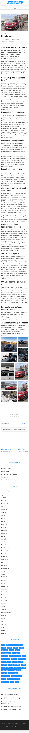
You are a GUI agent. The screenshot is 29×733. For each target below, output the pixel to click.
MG (2, 562)
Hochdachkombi (6, 661)
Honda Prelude (5, 471)
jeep (2, 536)
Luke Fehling (9, 726)
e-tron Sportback (6, 653)
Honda (3, 527)
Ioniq (21, 44)
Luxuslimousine (6, 670)
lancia (2, 545)
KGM (2, 539)
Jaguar (3, 533)
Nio (19, 670)
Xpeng (3, 630)
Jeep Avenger (14, 694)
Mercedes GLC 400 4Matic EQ (9, 474)
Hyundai (3, 33)
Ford (2, 521)
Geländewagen (5, 659)
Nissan (3, 576)
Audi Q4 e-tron (17, 706)
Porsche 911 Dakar (6, 468)
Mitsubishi (4, 568)
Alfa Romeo (4, 492)
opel (10, 673)
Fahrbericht (12, 656)
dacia (2, 515)
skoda (3, 679)
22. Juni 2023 (16, 39)
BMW (2, 500)
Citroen (3, 509)
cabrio (9, 647)
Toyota (3, 609)
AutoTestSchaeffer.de (13, 723)
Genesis (14, 659)
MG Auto (3, 565)
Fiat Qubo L (4, 477)
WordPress (20, 725)
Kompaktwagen (5, 667)
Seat (2, 595)
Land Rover (4, 548)
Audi (2, 498)
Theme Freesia (9, 725)
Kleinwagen (16, 664)
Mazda (3, 556)
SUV (18, 679)
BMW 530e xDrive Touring (8, 480)
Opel (2, 580)
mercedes (3, 559)
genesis (3, 524)
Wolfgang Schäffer (6, 39)
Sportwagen (11, 679)
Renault (3, 592)
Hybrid (20, 661)
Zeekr (2, 633)
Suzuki (3, 603)
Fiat (2, 518)
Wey (2, 627)
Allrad (4, 44)
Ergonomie (4, 656)
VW (2, 621)
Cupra (3, 512)
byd (2, 506)
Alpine (3, 495)
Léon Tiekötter (16, 726)
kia (2, 542)
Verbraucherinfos (6, 612)
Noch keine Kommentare (8, 41)
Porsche (3, 589)
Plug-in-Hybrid (5, 676)
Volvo (2, 615)
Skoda (3, 598)
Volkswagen (5, 681)
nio (2, 571)
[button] (9, 344)
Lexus (2, 553)
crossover (4, 650)
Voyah (3, 618)
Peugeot (3, 586)
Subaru (3, 600)
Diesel (17, 650)
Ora (2, 583)
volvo (12, 681)
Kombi (23, 664)
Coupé (7, 44)
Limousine (24, 44)
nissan (3, 574)
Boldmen (3, 503)
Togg (2, 606)
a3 (3, 644)
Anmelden (24, 423)
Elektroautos (12, 44)
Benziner (19, 644)
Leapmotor (4, 550)
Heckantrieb (21, 659)
